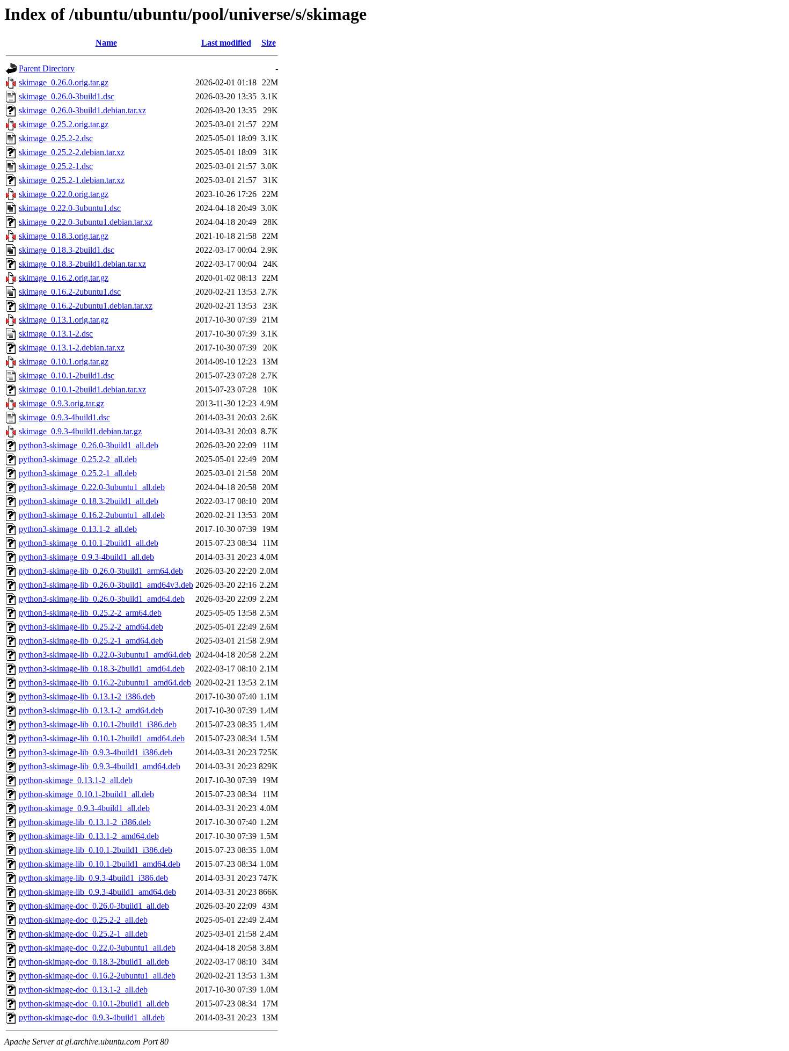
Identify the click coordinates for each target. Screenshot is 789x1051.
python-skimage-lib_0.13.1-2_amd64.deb (89, 836)
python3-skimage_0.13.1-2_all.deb (78, 529)
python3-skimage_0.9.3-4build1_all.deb (86, 556)
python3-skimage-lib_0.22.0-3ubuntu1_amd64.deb (105, 654)
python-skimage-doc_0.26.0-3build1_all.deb (94, 905)
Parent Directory (47, 68)
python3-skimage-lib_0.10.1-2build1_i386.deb (98, 724)
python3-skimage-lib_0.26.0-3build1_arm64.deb (101, 570)
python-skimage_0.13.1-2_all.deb (76, 780)
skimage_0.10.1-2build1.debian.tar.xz (82, 389)
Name (106, 42)
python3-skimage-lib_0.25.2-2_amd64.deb (91, 626)
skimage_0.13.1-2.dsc (56, 333)
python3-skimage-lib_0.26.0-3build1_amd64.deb (102, 598)
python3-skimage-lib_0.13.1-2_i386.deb (87, 696)
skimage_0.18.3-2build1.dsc (66, 249)
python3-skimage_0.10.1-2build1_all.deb (88, 543)
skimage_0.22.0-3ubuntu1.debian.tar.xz (85, 222)
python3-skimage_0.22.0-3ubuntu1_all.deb (92, 487)
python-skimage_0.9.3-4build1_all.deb (84, 808)
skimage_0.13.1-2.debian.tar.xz (72, 347)
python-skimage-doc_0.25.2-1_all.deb (83, 933)
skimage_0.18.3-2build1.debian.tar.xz (82, 263)
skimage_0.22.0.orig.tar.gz (63, 194)
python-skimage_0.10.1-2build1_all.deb (86, 794)
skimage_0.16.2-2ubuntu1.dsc (70, 291)
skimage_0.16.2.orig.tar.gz (63, 277)
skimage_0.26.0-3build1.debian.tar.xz (82, 110)
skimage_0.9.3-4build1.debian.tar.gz (80, 431)
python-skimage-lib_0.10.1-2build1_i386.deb (95, 850)
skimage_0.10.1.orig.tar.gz (63, 361)
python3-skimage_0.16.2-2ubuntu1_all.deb (92, 515)
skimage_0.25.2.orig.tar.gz (63, 124)
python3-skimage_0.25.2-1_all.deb (78, 473)
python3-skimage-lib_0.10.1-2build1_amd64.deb (102, 738)
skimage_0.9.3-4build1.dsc (64, 417)
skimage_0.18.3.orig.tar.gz (63, 235)
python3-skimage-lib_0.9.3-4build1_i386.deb (95, 752)
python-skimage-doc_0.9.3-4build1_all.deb (92, 1017)
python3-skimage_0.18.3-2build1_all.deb (88, 501)
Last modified (226, 42)
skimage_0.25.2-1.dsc (56, 166)
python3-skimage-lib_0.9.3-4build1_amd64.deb (99, 766)
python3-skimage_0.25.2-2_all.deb (78, 459)
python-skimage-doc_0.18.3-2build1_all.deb (94, 961)
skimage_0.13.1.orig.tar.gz (63, 319)
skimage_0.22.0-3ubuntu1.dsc (70, 208)
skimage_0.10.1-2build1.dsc (66, 375)
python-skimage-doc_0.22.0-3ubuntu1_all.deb (97, 947)
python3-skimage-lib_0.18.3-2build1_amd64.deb (102, 668)
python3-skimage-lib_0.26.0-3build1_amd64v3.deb (106, 584)
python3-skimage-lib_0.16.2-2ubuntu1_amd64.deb (105, 682)
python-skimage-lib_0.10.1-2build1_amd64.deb (99, 863)
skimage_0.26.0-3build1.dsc (66, 96)
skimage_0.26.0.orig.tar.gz (63, 82)
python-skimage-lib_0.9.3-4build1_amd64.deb (97, 891)
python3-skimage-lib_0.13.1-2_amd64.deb (91, 710)
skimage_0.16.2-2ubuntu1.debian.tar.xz (85, 305)
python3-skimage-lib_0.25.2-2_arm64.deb (90, 612)
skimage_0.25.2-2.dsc (56, 138)
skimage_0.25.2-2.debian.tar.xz (72, 152)
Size (268, 42)
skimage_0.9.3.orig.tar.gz (61, 403)
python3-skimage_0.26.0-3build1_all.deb (88, 445)
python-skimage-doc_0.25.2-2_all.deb (83, 919)
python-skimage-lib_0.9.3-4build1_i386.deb (93, 877)
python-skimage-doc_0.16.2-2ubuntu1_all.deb (97, 975)
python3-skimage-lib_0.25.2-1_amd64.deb (91, 640)
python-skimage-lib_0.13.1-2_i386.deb (85, 822)
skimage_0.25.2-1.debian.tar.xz (72, 180)
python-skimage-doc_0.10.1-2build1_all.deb (94, 1003)
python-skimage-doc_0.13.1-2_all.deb (83, 989)
